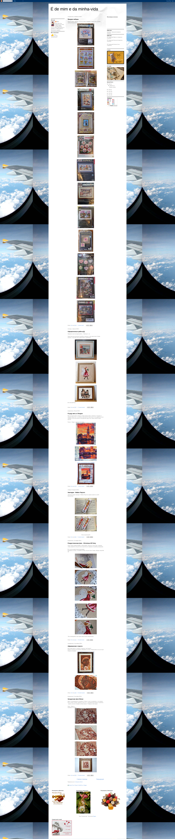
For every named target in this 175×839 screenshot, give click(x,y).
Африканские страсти (75, 646)
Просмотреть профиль (55, 30)
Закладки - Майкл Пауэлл (76, 492)
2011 (109, 94)
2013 (109, 91)
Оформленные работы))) (76, 331)
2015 (109, 84)
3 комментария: (81, 325)
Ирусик (115, 37)
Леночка (115, 40)
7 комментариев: (81, 486)
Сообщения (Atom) (79, 781)
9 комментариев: (81, 537)
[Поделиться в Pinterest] (92, 325)
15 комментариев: (81, 775)
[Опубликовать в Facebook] (90, 325)
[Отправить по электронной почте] (86, 325)
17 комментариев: (81, 407)
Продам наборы (73, 19)
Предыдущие (100, 779)
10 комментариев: (81, 692)
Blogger (94, 816)
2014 (109, 89)
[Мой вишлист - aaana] (54, 37)
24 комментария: (81, 639)
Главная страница (82, 779)
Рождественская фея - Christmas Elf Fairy (82, 543)
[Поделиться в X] (89, 325)
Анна (58, 21)
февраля (111, 85)
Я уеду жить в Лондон (75, 413)
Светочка (109, 32)
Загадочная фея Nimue (75, 699)
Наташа (115, 44)
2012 (109, 93)
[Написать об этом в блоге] (88, 325)
